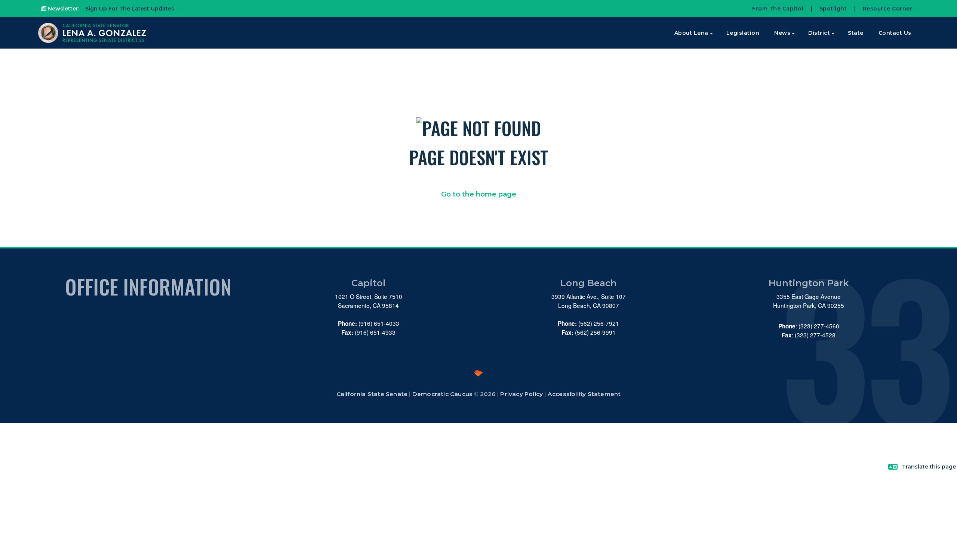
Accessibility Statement (584, 394)
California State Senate (372, 394)
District (819, 33)
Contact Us (894, 33)
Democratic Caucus (442, 394)
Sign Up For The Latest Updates (129, 8)
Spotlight (833, 8)
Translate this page (929, 466)
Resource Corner (888, 8)
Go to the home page (478, 194)
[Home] (93, 33)
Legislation (743, 33)
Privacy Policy (521, 394)
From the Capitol (777, 8)
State (856, 33)
